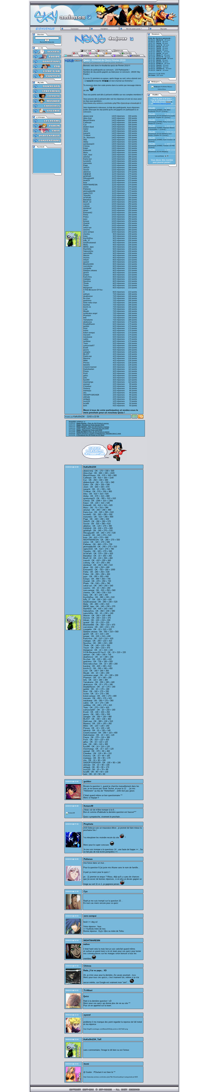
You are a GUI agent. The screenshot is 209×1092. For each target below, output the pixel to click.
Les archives (159, 156)
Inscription (104, 29)
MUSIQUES (136, 56)
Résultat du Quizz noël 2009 (89, 430)
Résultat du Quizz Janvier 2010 (90, 425)
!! (169, 102)
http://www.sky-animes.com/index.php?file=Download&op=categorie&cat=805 (110, 1077)
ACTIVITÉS (127, 53)
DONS (109, 53)
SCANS (101, 56)
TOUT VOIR (87, 51)
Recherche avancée (47, 42)
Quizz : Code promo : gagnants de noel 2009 (93, 428)
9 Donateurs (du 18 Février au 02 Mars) (90, 435)
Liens (165, 111)
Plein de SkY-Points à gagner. (93, 423)
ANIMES (70, 56)
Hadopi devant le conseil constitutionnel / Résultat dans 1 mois (99, 433)
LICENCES (119, 56)
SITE (76, 53)
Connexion (74, 29)
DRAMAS (86, 56)
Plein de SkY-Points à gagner (93, 432)
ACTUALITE (103, 51)
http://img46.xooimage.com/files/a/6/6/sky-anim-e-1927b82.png (105, 1029)
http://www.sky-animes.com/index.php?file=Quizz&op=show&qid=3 (112, 103)
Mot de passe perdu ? (134, 29)
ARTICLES (119, 51)
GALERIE (94, 53)
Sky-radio (163, 29)
